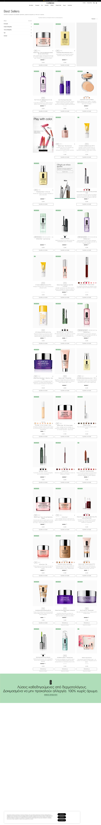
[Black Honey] (89, 189)
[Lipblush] (68, 469)
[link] (43, 35)
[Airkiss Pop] (92, 282)
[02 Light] (89, 562)
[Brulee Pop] (83, 282)
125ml (58, 50)
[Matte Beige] (84, 97)
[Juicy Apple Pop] (85, 282)
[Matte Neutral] (89, 97)
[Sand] (83, 423)
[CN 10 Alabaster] (39, 423)
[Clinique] (50, 3)
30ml (36, 50)
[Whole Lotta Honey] (78, 469)
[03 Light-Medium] (84, 562)
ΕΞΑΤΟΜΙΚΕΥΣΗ (62, 820)
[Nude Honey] (86, 189)
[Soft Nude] (64, 469)
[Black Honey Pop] (78, 282)
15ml (57, 515)
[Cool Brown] (88, 423)
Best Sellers (31, 5)
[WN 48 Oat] (49, 423)
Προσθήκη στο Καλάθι (43, 65)
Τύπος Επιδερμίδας (8, 29)
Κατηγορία (6, 23)
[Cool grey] (90, 423)
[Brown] (67, 330)
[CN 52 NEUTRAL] (66, 562)
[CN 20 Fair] (42, 423)
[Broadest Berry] (95, 469)
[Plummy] (66, 469)
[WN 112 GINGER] (59, 562)
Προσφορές (37, 5)
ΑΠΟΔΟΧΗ (62, 814)
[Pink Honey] (84, 189)
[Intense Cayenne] (70, 469)
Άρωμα (64, 5)
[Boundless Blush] (85, 469)
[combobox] (90, 18)
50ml (39, 50)
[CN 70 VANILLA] (57, 562)
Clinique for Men (58, 5)
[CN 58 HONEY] (70, 562)
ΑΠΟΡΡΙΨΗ (62, 817)
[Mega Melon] (92, 469)
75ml (39, 376)
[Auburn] (92, 423)
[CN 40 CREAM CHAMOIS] (73, 562)
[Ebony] (78, 423)
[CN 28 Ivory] (44, 423)
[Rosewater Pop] (88, 282)
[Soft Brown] (81, 423)
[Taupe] (85, 423)
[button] (96, 3)
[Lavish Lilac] (81, 469)
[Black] (65, 330)
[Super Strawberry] (90, 469)
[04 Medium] (86, 562)
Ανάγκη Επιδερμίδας (8, 26)
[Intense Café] (73, 469)
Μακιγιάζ (52, 5)
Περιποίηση (47, 5)
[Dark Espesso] (95, 423)
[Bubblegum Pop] (90, 282)
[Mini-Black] (62, 330)
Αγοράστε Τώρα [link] (55, 0)
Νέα (42, 5)
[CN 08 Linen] (35, 423)
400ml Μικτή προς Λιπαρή (93, 330)
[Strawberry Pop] (95, 282)
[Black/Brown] (40, 469)
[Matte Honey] (86, 97)
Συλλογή (5, 35)
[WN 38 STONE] (64, 562)
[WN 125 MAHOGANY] (68, 562)
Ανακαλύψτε (70, 5)
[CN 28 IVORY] (61, 562)
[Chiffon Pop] (81, 282)
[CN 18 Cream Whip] (37, 423)
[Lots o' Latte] (83, 469)
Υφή (4, 32)
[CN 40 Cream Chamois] (51, 423)
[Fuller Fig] (88, 469)
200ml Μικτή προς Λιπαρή (82, 330)
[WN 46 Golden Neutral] (46, 423)
